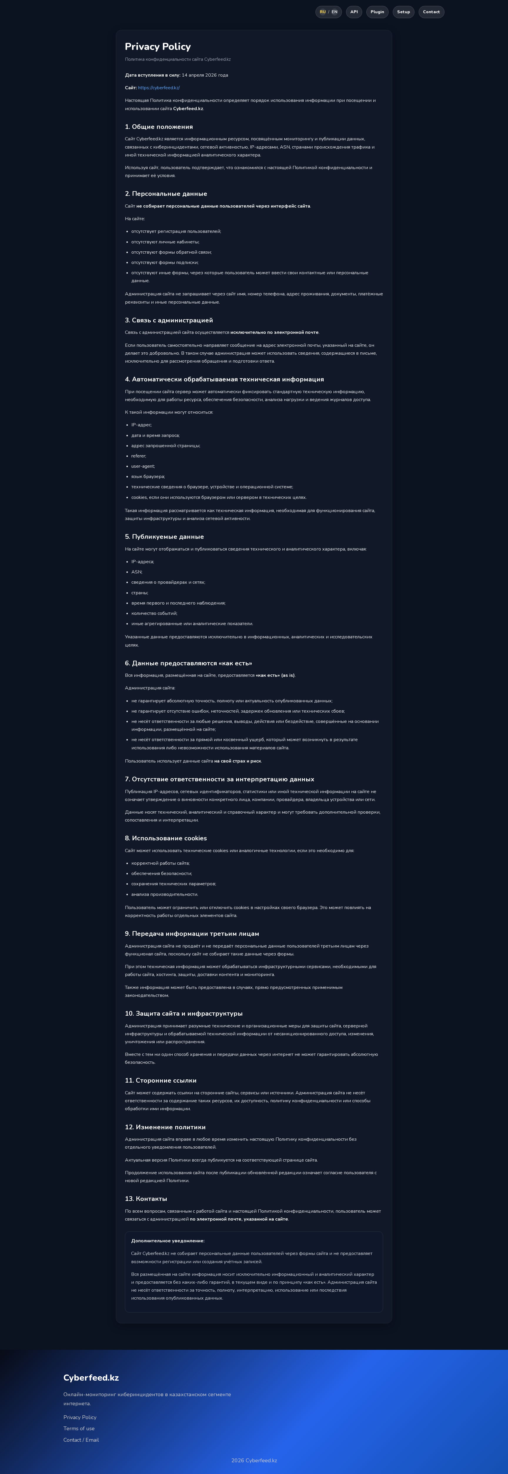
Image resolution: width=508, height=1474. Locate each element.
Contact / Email (81, 1439)
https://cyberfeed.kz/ (159, 88)
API (354, 12)
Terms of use (79, 1428)
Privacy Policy (79, 1417)
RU (323, 12)
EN (334, 12)
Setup (403, 12)
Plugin (377, 12)
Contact (431, 12)
